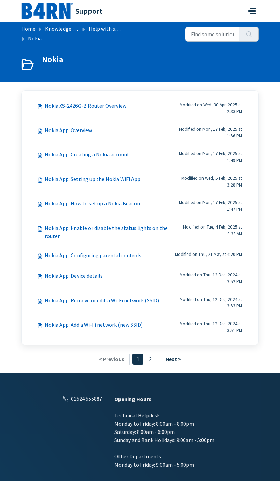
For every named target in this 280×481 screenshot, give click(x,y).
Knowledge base (64, 28)
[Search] (249, 34)
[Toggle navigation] (252, 11)
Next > (173, 359)
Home (28, 28)
